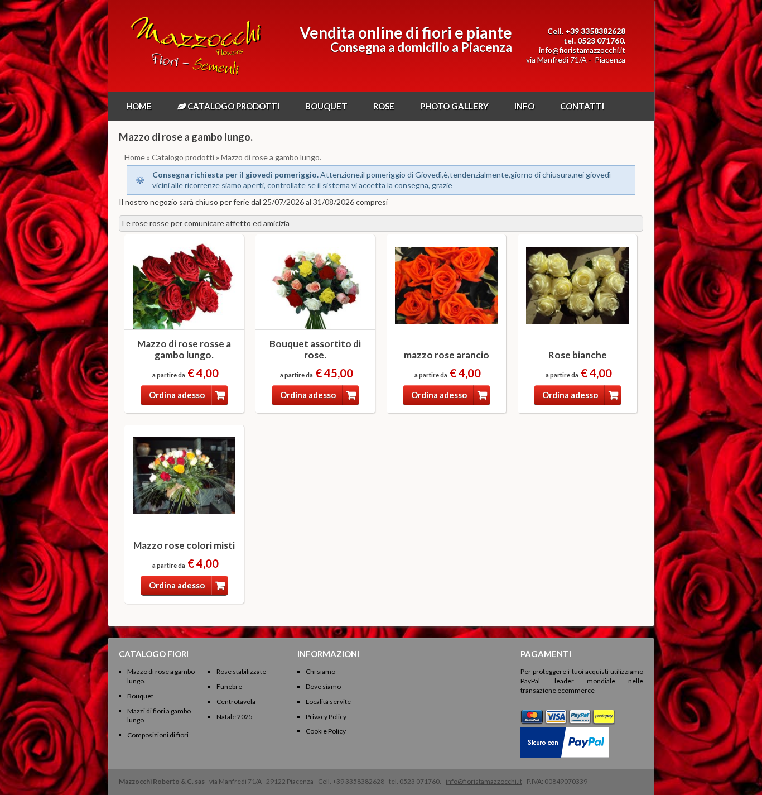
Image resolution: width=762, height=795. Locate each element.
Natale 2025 (234, 716)
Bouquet (326, 106)
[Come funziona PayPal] (564, 731)
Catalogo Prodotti (232, 106)
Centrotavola (235, 701)
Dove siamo (323, 686)
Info (524, 106)
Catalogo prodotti (183, 157)
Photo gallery (454, 106)
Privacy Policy (326, 716)
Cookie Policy (326, 731)
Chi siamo (320, 671)
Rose (383, 106)
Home (139, 106)
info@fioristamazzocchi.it (582, 50)
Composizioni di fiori (158, 735)
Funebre (229, 686)
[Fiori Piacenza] (196, 75)
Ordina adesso (177, 395)
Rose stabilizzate (241, 671)
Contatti (582, 106)
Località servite (328, 701)
